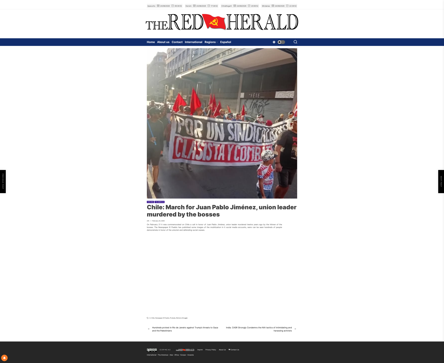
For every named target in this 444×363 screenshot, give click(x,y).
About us (163, 42)
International (193, 42)
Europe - (183, 355)
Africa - (177, 355)
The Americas (159, 202)
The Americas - (164, 355)
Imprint (200, 350)
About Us (222, 350)
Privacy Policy (210, 350)
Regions (210, 42)
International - (152, 355)
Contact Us (234, 350)
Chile (153, 318)
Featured (150, 202)
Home (151, 42)
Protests (172, 318)
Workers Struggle (182, 318)
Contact (177, 42)
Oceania (190, 355)
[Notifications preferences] (4, 358)
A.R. (148, 221)
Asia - (172, 355)
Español (225, 42)
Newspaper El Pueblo (162, 318)
